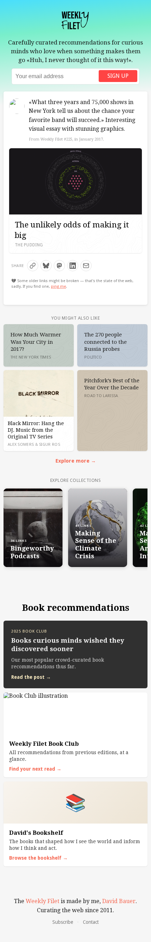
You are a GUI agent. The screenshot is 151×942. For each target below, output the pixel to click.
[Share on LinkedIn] (72, 265)
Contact (91, 922)
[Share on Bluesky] (46, 265)
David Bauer (119, 901)
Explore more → (75, 461)
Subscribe (62, 922)
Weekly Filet (42, 901)
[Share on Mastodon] (59, 265)
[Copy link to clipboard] (32, 265)
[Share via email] (86, 265)
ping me (58, 286)
